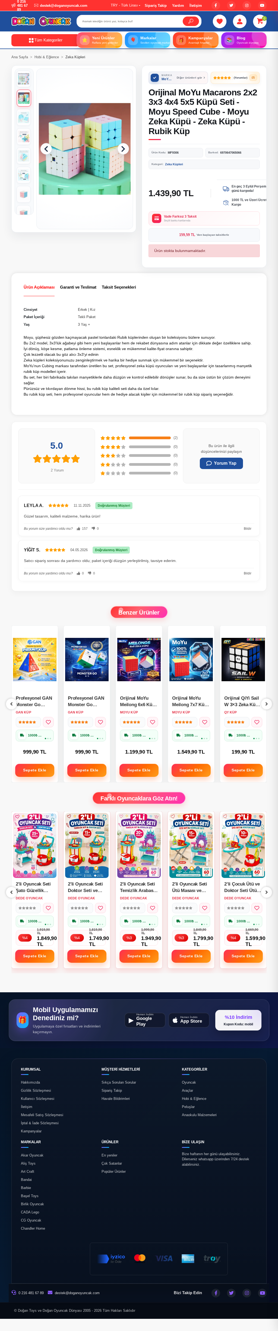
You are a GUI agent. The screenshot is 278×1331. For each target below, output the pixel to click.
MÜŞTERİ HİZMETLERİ (121, 1069)
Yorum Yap (225, 463)
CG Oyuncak (31, 1220)
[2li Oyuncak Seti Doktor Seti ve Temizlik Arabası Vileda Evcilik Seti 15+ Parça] (34, 845)
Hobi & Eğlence (194, 1099)
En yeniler (109, 1155)
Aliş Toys (28, 1163)
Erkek (82, 310)
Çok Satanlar (112, 1163)
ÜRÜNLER (110, 1142)
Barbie (26, 1188)
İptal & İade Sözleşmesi (40, 1123)
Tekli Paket (87, 317)
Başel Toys (30, 1196)
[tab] (39, 287)
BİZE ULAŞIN (193, 1142)
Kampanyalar (31, 1131)
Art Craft (27, 1172)
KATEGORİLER (194, 1069)
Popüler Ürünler (114, 1172)
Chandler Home (33, 1228)
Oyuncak (189, 1082)
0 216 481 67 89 (30, 1293)
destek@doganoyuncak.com (77, 1293)
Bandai (26, 1180)
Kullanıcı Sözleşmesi (37, 1099)
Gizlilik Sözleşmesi (36, 1091)
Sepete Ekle (34, 770)
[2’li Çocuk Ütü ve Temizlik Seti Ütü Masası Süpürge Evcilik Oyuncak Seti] (243, 845)
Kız (93, 310)
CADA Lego (30, 1212)
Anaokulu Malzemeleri (199, 1115)
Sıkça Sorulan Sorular (119, 1082)
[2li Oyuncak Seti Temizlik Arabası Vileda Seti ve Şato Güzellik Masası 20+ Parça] (87, 845)
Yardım (178, 6)
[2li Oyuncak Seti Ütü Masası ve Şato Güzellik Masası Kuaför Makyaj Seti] (139, 845)
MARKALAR (31, 1142)
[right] (266, 704)
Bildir (247, 529)
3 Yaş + (84, 324)
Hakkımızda (30, 1082)
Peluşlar (188, 1107)
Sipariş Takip (156, 6)
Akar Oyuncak (32, 1155)
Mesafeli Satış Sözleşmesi (42, 1115)
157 (84, 529)
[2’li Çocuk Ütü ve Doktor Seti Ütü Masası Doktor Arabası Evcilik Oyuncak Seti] (191, 845)
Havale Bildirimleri (116, 1099)
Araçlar (187, 1091)
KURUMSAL (31, 1069)
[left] (11, 704)
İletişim (195, 6)
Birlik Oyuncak (32, 1204)
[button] (260, 21)
